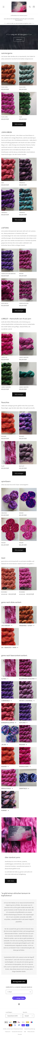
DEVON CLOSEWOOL (26, 701)
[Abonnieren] (30, 992)
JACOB (3, 745)
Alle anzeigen (19, 124)
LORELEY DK (4, 357)
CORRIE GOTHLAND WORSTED (8, 273)
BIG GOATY (3, 436)
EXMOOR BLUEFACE (7, 723)
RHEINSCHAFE (24, 766)
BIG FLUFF (21, 466)
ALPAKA (3, 679)
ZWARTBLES (23, 788)
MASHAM (21, 273)
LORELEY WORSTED (23, 357)
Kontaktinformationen (17, 1031)
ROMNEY (4, 810)
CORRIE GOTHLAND (23, 303)
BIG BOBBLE (4, 592)
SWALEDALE (4, 513)
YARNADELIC (22, 182)
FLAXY (20, 117)
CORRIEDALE (5, 701)
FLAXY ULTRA (4, 87)
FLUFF (2, 466)
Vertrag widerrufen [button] (19, 982)
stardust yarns (10, 1028)
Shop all (19, 39)
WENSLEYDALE (6, 788)
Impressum (7, 1031)
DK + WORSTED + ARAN (8, 647)
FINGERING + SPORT (25, 625)
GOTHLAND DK (4, 303)
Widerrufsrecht (31, 1031)
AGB (25, 1031)
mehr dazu (11, 881)
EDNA (2, 182)
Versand (20, 1034)
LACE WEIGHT (5, 625)
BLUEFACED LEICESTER (27, 679)
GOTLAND (22, 723)
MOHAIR (4, 766)
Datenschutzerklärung (29, 1028)
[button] (3, 7)
